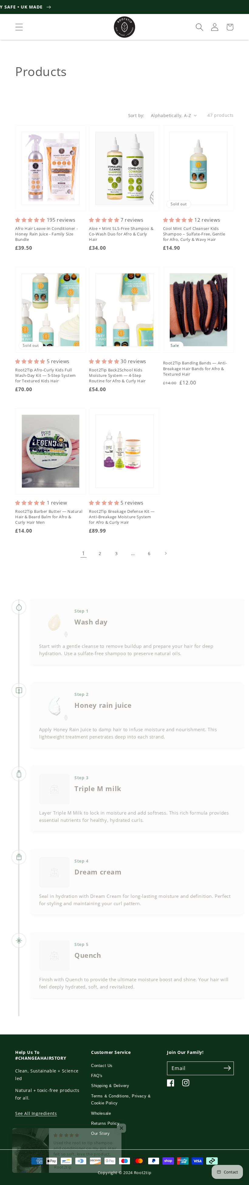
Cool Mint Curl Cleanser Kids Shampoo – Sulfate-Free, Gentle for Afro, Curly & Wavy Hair (194, 234)
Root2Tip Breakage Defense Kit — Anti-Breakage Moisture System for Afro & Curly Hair (122, 517)
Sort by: (136, 115)
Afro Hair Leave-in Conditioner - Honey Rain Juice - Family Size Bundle (46, 234)
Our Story (100, 1133)
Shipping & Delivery (110, 1085)
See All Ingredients (36, 1113)
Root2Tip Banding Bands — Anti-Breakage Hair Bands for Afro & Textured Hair (195, 368)
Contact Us (102, 1065)
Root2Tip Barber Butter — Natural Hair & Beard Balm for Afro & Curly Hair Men (48, 517)
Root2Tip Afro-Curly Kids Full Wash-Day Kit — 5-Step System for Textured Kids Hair (45, 375)
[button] (19, 27)
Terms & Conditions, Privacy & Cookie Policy (121, 1099)
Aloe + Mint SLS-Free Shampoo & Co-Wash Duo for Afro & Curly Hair (121, 234)
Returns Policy (105, 1123)
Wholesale (101, 1113)
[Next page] (165, 553)
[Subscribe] (227, 1068)
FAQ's (97, 1075)
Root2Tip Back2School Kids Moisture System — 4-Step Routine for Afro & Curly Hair (117, 375)
